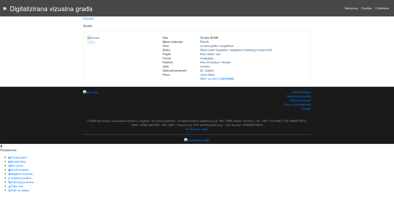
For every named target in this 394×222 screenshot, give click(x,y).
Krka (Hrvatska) (209, 62)
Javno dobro (207, 74)
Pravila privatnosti (300, 100)
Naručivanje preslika (299, 96)
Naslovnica (351, 8)
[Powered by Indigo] (197, 140)
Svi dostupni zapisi (197, 129)
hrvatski (205, 66)
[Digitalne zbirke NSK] (5, 8)
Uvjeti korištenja (301, 92)
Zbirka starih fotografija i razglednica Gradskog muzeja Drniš (236, 50)
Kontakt (306, 108)
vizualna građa (208, 46)
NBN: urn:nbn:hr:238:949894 (217, 79)
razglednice (227, 46)
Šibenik (204, 42)
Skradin (226, 62)
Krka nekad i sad (210, 54)
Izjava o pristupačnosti (297, 104)
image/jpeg (206, 58)
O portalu (366, 8)
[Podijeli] (93, 42)
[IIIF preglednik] (89, 42)
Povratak (88, 18)
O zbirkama (382, 8)
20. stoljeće (207, 70)
